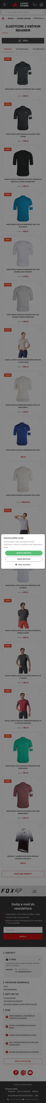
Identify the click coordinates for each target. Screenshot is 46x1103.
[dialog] (23, 551)
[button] (23, 564)
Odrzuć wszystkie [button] (23, 559)
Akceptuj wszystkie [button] (24, 553)
